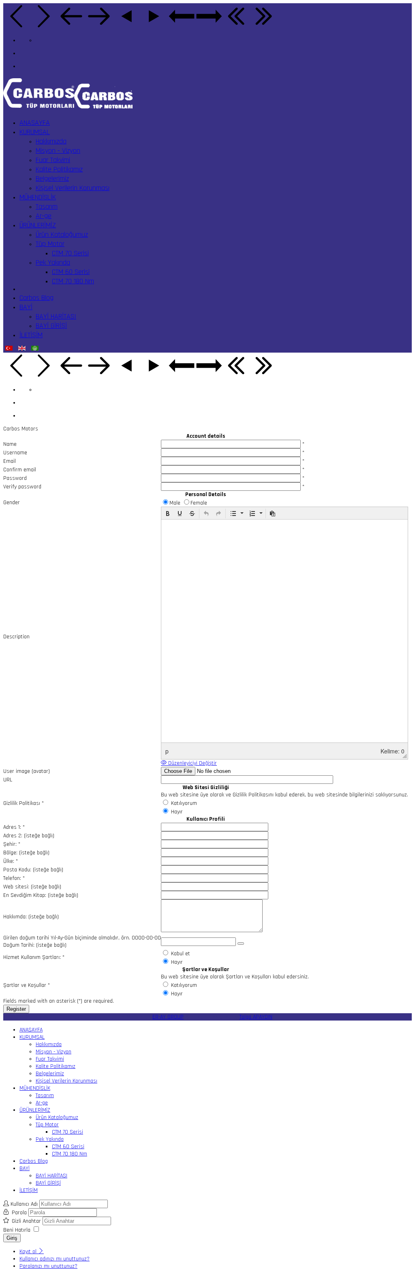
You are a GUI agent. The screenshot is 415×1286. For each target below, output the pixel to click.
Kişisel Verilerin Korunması (72, 188)
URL (7, 779)
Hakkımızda (51, 141)
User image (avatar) (26, 771)
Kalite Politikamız (59, 169)
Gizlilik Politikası (23, 803)
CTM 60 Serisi (71, 271)
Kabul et (179, 953)
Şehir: (11, 844)
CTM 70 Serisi (70, 253)
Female (198, 503)
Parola (20, 1212)
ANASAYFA (34, 122)
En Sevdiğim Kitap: (24, 895)
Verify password (22, 486)
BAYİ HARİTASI (56, 316)
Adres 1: (14, 827)
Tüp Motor (50, 243)
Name (10, 444)
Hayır (176, 811)
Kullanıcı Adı (24, 1204)
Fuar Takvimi (53, 160)
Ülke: (10, 861)
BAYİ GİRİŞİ (51, 325)
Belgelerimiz (52, 178)
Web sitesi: (16, 886)
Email (9, 461)
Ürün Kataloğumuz (62, 234)
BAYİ (25, 307)
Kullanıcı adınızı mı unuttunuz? (54, 1258)
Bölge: (10, 852)
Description (16, 636)
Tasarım (47, 206)
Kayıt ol (28, 1251)
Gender (11, 502)
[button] (167, 513)
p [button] (167, 751)
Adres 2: (12, 835)
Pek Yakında (53, 262)
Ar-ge (43, 215)
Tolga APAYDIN (256, 1017)
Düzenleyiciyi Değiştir (192, 763)
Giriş (11, 1238)
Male (175, 503)
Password (15, 478)
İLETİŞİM (31, 335)
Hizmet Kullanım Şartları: (33, 957)
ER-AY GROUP (168, 1017)
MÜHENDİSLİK (37, 197)
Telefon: (14, 878)
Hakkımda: (15, 916)
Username (15, 452)
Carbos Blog (36, 297)
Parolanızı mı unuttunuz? (48, 1266)
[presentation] (168, 513)
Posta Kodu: (17, 869)
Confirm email (19, 469)
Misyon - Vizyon (58, 150)
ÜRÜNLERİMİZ (37, 225)
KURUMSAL (34, 132)
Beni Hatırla (16, 1230)
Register (16, 1009)
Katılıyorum (183, 803)
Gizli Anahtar (27, 1221)
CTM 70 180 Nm (73, 281)
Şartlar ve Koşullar (26, 985)
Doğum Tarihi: (18, 945)
